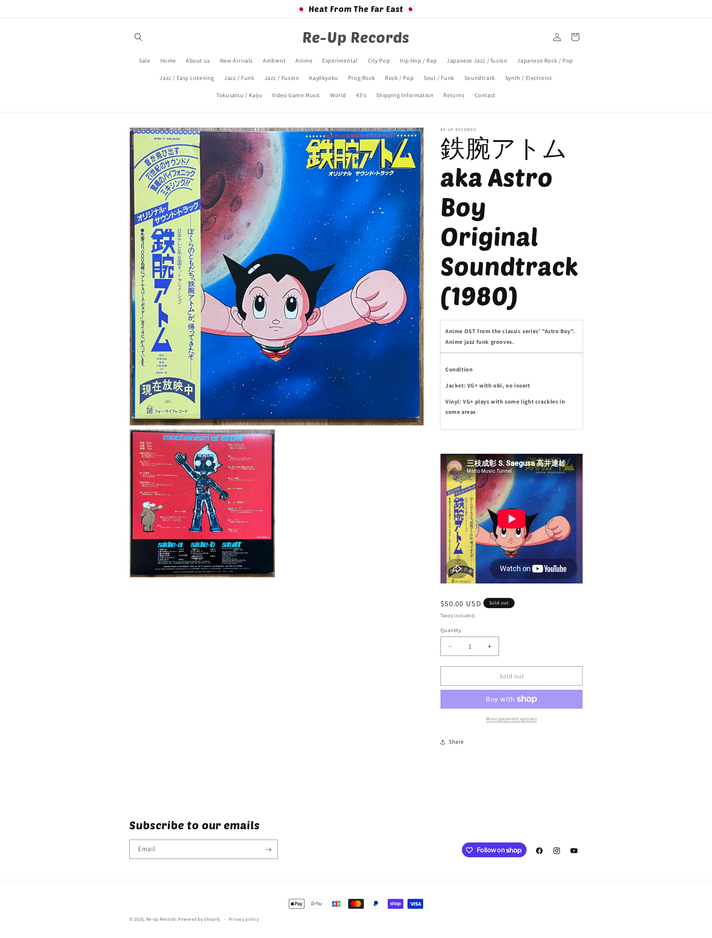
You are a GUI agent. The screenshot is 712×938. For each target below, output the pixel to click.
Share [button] (456, 741)
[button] (138, 37)
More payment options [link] (511, 719)
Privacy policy (244, 919)
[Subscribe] (268, 849)
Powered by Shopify (199, 919)
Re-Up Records (161, 919)
